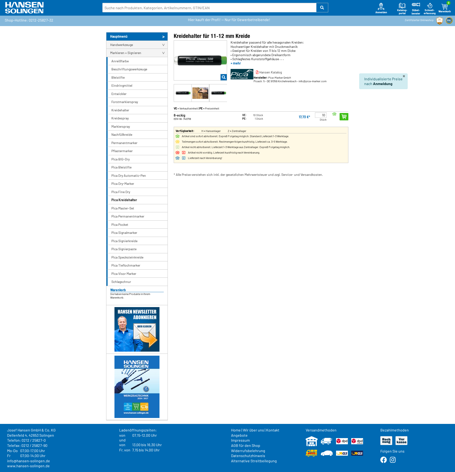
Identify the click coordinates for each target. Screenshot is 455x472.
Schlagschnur (121, 282)
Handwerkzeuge (121, 45)
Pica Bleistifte (121, 167)
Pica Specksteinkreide (127, 257)
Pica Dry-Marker (122, 184)
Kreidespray (120, 118)
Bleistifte (118, 77)
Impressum (240, 440)
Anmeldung (382, 83)
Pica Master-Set (122, 208)
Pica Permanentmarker (127, 216)
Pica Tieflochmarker (125, 265)
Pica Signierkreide (124, 241)
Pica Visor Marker (123, 274)
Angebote (239, 435)
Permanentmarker (124, 143)
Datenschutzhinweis (248, 455)
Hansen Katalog (270, 72)
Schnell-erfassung (430, 12)
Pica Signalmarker (124, 233)
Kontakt (272, 430)
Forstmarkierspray (124, 102)
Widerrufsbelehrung (248, 450)
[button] (322, 7)
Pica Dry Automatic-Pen (128, 175)
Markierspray (120, 126)
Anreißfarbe (120, 61)
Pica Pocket (119, 224)
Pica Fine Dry (120, 192)
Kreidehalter (120, 110)
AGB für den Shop (245, 445)
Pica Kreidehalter (124, 200)
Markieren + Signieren (125, 53)
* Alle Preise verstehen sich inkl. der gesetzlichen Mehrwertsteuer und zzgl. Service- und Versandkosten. (248, 174)
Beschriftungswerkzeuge (129, 69)
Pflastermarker (122, 151)
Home (236, 430)
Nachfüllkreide (121, 134)
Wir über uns (253, 430)
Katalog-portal (402, 12)
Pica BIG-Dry (120, 159)
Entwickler (119, 94)
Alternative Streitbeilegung (254, 460)
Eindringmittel (121, 85)
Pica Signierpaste (123, 249)
